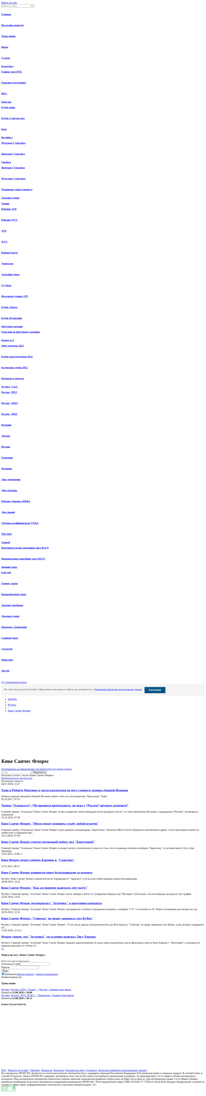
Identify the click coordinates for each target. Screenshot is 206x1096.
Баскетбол (7, 66)
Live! (15, 386)
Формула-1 (7, 340)
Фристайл (7, 659)
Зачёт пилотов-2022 (12, 345)
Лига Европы (9, 490)
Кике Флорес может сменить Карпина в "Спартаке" (38, 860)
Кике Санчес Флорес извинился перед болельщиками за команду (47, 872)
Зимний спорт (9, 567)
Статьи (5, 58)
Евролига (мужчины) (13, 82)
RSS (3, 1070)
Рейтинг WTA (9, 220)
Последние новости (12, 25)
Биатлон (6, 102)
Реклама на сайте (75, 1070)
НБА (4, 93)
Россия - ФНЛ (9, 403)
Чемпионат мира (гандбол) (16, 189)
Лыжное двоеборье (12, 605)
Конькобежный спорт (13, 594)
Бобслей (6, 572)
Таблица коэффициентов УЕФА (20, 523)
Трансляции (8, 36)
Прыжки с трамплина (14, 627)
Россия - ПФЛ (9, 414)
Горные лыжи (9, 583)
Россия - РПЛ (9, 392)
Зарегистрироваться (47, 974)
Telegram (35, 1070)
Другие (5, 670)
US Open (6, 285)
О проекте (91, 1070)
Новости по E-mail (18, 1070)
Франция (6, 468)
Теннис (5, 203)
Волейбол (6, 137)
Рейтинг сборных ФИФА (15, 501)
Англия (5, 436)
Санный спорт (9, 638)
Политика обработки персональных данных (122, 1070)
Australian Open (10, 274)
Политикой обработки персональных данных (118, 689)
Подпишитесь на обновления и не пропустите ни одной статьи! (36, 769)
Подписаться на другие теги (16, 778)
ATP (3, 231)
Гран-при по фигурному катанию (20, 332)
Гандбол (6, 162)
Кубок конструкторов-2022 (17, 356)
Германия (7, 457)
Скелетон (6, 649)
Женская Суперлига (13, 154)
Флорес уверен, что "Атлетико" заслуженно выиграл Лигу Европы (48, 936)
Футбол (5, 386)
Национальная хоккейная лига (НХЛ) (23, 558)
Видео (4, 47)
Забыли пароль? (25, 974)
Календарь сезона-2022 (14, 367)
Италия (5, 446)
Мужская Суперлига (13, 143)
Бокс (4, 129)
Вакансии (47, 1070)
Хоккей (5, 542)
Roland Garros (9, 252)
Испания (6, 425)
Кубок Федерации (11, 318)
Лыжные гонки (10, 197)
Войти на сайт (9, 2)
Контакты (59, 1070)
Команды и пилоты (12, 378)
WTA (4, 241)
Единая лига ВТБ (11, 71)
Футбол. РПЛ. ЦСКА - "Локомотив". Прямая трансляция (42, 995)
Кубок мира (8, 107)
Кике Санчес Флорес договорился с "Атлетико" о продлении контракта (51, 903)
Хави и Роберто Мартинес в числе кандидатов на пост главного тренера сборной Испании (64, 790)
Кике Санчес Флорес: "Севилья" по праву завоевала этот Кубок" (47, 918)
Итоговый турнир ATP (14, 296)
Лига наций (8, 512)
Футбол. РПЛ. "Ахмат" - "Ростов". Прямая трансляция (41, 989)
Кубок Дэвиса (9, 307)
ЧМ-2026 (6, 534)
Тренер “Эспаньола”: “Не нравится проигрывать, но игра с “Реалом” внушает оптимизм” (64, 805)
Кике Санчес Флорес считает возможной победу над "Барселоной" (48, 842)
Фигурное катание (12, 326)
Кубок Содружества (13, 118)
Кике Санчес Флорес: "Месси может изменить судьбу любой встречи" (50, 823)
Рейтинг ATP (9, 209)
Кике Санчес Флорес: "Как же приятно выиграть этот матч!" (44, 887)
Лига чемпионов (10, 479)
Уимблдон (7, 263)
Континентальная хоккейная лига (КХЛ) (25, 547)
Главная (6, 14)
